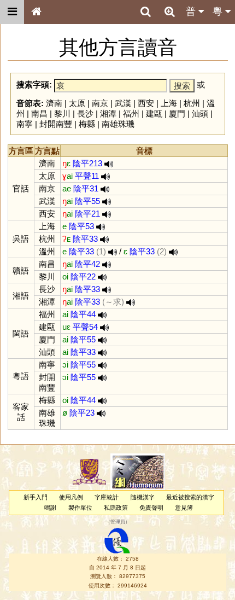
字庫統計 (107, 497)
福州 (131, 113)
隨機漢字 (143, 497)
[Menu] (12, 12)
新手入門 (36, 497)
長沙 (85, 113)
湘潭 (108, 113)
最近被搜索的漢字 (190, 497)
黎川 (62, 113)
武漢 (123, 103)
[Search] (145, 12)
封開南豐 (55, 124)
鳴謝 (50, 507)
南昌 (39, 113)
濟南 (54, 103)
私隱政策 (116, 507)
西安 (146, 103)
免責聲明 (151, 507)
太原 (77, 103)
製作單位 (80, 507)
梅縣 (87, 124)
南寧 (24, 124)
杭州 (192, 103)
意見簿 (184, 507)
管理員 (117, 522)
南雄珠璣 (118, 124)
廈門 (177, 113)
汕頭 (200, 113)
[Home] (36, 12)
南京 (100, 103)
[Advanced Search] (169, 11)
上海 (169, 103)
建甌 (154, 113)
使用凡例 (71, 497)
